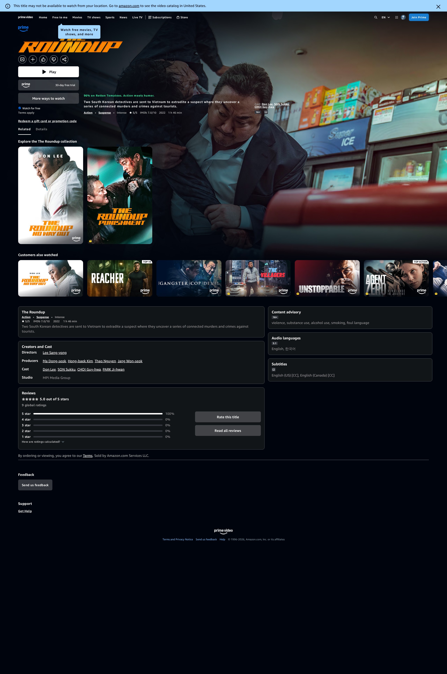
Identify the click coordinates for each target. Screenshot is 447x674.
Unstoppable (327, 278)
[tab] (24, 129)
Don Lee (267, 104)
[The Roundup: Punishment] (119, 195)
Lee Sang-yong (55, 353)
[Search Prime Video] (375, 17)
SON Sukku (281, 104)
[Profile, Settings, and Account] (403, 17)
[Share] (64, 59)
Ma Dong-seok (54, 361)
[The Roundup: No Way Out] (50, 195)
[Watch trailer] (22, 59)
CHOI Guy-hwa (264, 107)
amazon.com (129, 6)
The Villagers (258, 278)
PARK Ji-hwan (113, 369)
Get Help (25, 511)
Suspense (104, 112)
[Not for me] (54, 59)
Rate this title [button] (228, 417)
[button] (48, 71)
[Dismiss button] (438, 7)
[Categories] (396, 17)
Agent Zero (396, 278)
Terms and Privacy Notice (178, 539)
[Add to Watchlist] (33, 59)
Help (222, 539)
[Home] (25, 17)
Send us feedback (206, 539)
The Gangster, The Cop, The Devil (188, 278)
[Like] (43, 59)
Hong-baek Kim (80, 361)
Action (88, 112)
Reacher (119, 278)
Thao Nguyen (105, 361)
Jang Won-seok (130, 361)
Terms (88, 456)
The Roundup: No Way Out (50, 278)
